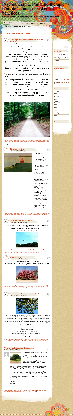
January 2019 (57, 99)
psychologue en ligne (45, 140)
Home (5, 23)
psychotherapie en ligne (32, 142)
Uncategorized (10, 139)
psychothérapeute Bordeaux (31, 141)
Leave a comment (11, 144)
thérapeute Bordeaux (38, 288)
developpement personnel (21, 139)
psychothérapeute (23, 141)
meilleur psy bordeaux (21, 212)
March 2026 (56, 91)
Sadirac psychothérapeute (30, 288)
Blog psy (34, 249)
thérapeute (29, 391)
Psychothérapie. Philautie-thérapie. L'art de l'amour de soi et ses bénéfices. (34, 8)
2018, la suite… (15, 257)
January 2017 (57, 109)
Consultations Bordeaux (20, 286)
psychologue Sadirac (15, 141)
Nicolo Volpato (22, 411)
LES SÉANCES (24, 23)
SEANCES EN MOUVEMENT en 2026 (61, 54)
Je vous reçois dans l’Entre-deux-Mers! (24, 293)
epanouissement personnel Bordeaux (32, 139)
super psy (5, 144)
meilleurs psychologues (8, 140)
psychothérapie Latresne (27, 252)
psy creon (14, 390)
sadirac (14, 391)
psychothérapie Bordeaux (23, 142)
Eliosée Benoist (24, 43)
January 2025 (57, 93)
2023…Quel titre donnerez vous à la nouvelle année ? (26, 40)
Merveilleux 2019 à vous (21, 220)
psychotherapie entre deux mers (42, 142)
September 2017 (57, 105)
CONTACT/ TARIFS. (14, 23)
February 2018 (57, 102)
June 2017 (56, 107)
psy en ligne (44, 212)
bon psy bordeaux (40, 249)
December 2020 (57, 98)
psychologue (14, 140)
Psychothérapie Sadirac (11, 215)
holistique (34, 389)
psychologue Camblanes (30, 140)
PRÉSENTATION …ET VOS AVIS (38, 23)
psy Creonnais (28, 340)
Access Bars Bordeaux (21, 249)
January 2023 (57, 94)
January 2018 (57, 104)
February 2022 (57, 96)
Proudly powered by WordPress (7, 411)
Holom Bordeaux (28, 286)
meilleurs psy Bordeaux (44, 139)
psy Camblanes (9, 390)
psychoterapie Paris (41, 287)
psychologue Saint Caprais (31, 341)
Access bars (19, 285)
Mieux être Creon (23, 340)
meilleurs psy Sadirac (37, 212)
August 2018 (56, 101)
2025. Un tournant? (58, 55)
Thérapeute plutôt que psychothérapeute (19, 348)
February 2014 (57, 113)
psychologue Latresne (7, 141)
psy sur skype (43, 340)
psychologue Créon (38, 140)
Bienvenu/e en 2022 (17, 149)
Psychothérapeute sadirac (8, 142)
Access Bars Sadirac (29, 249)
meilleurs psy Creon (42, 286)
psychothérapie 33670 (19, 343)
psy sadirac (39, 340)
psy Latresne (34, 340)
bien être (18, 339)
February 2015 (57, 112)
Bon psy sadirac (46, 249)
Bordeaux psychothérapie (8, 251)
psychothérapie (16, 142)
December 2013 (57, 116)
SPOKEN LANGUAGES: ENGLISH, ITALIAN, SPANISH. (18, 26)
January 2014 (57, 115)
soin (26, 391)
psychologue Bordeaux (21, 140)
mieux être (17, 340)
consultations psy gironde (41, 339)
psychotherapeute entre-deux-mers (42, 141)
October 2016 (56, 110)
